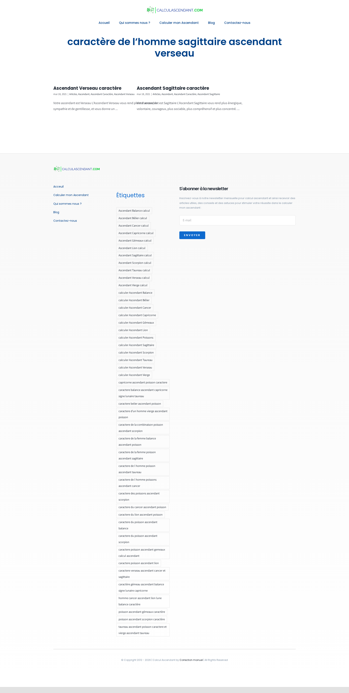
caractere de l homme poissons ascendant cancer (138, 483)
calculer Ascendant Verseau (135, 367)
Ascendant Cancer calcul (134, 225)
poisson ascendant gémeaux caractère (142, 612)
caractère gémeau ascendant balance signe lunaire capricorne (141, 587)
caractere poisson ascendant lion (139, 563)
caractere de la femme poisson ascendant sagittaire (137, 455)
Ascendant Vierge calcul (133, 285)
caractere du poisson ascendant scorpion (138, 539)
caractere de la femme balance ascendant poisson (137, 441)
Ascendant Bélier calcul (133, 218)
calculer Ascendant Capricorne (137, 315)
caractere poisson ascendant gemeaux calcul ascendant (142, 552)
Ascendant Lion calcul (132, 248)
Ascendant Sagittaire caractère (173, 88)
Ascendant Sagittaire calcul (135, 255)
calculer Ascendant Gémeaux (136, 322)
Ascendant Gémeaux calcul (135, 240)
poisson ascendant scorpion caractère (142, 619)
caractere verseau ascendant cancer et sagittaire (142, 574)
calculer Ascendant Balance (135, 292)
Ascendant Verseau (124, 94)
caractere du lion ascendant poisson (141, 514)
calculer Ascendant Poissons (136, 337)
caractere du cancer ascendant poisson (142, 507)
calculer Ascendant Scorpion (136, 352)
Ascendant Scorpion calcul (135, 263)
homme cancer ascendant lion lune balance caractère (140, 601)
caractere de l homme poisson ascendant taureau (137, 469)
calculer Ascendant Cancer (135, 307)
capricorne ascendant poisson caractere (143, 382)
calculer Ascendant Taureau (135, 360)
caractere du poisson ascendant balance (138, 525)
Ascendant (83, 94)
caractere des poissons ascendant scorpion (139, 496)
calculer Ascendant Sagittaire (136, 345)
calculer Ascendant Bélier (134, 300)
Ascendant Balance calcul (134, 210)
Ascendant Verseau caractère (87, 88)
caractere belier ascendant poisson (140, 403)
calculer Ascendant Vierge (134, 375)
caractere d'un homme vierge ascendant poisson (143, 414)
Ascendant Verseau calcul (134, 278)
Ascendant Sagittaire (209, 94)
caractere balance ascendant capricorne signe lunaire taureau (143, 393)
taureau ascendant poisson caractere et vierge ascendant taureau (143, 630)
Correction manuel (191, 660)
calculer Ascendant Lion (133, 330)
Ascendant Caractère (102, 94)
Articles (73, 94)
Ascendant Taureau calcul (134, 270)
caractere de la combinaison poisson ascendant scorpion (141, 428)
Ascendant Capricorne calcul (136, 233)
